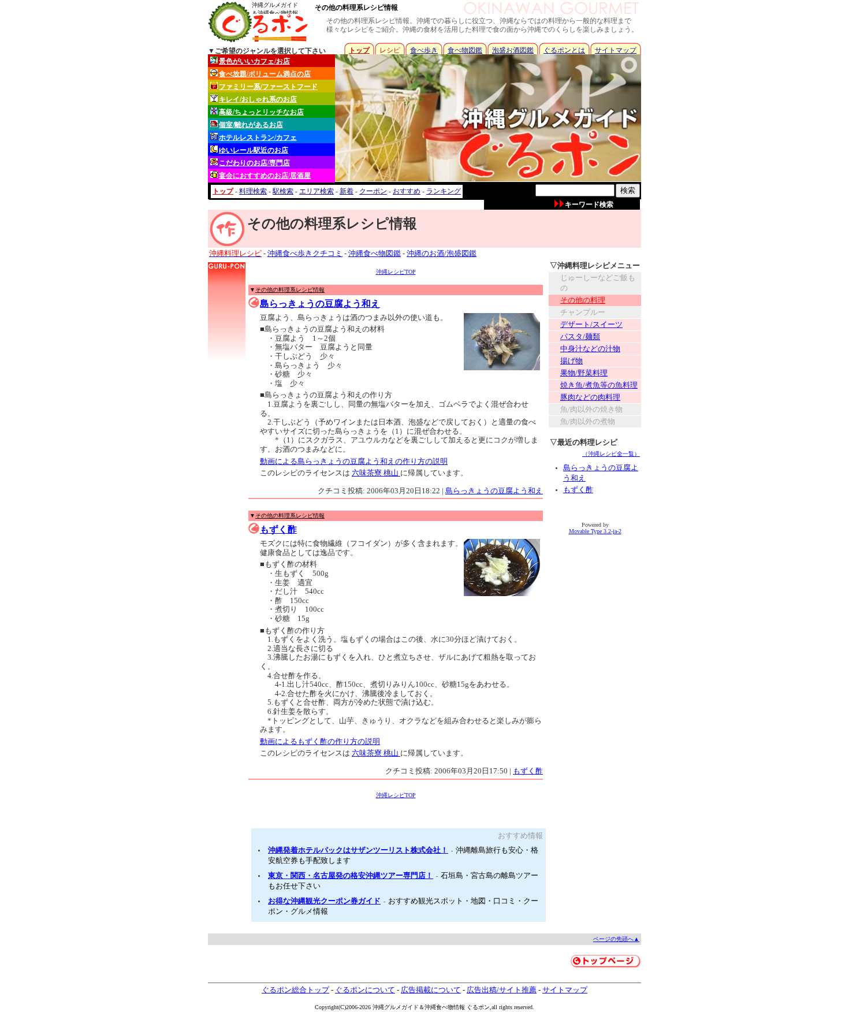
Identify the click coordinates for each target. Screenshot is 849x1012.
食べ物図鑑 (465, 50)
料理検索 (253, 191)
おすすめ (406, 191)
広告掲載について (431, 989)
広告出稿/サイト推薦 (502, 989)
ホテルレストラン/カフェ (258, 137)
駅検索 (283, 191)
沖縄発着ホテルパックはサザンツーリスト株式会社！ (358, 850)
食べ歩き (424, 50)
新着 (346, 191)
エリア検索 (316, 191)
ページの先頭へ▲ (616, 939)
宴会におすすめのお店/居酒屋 (265, 176)
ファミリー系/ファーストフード (268, 87)
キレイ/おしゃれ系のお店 (258, 99)
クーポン (373, 191)
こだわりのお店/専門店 (254, 163)
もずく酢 (278, 529)
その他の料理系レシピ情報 (356, 7)
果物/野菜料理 (584, 373)
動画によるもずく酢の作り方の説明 (320, 741)
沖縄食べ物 (439, 1007)
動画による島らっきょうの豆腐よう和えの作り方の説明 (354, 461)
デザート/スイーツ (591, 324)
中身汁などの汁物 (590, 348)
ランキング (443, 191)
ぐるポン (478, 1007)
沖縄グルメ (387, 1007)
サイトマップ (615, 50)
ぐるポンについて (365, 989)
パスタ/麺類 (580, 336)
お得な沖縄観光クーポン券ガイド (324, 900)
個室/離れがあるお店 (251, 125)
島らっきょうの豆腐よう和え (320, 303)
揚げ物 (571, 360)
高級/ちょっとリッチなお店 (261, 112)
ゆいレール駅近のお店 (253, 150)
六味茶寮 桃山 (376, 472)
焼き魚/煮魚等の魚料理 (599, 385)
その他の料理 (582, 300)
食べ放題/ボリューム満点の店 (265, 74)
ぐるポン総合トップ (295, 989)
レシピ (389, 50)
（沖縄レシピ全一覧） (611, 454)
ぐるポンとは (564, 50)
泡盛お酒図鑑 (513, 50)
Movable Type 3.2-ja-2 (595, 531)
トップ (359, 50)
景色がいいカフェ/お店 (254, 61)
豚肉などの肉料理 (590, 397)
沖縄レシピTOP (396, 272)
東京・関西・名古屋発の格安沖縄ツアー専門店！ (350, 875)
